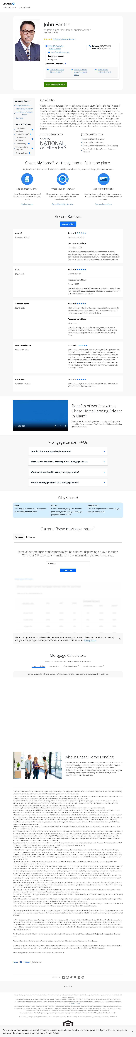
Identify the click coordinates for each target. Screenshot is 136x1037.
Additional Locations (54, 64)
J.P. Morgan (30, 1016)
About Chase (22, 1016)
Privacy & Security (72, 1016)
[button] (132, 1031)
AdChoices (97, 1016)
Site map (64, 1016)
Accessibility (89, 1016)
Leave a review (68, 224)
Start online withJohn (55, 84)
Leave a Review (68, 39)
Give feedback (104, 1016)
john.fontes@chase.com (60, 52)
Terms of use (81, 1016)
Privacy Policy (52, 1033)
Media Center (51, 1016)
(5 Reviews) (57, 39)
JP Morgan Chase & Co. (40, 1016)
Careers (58, 1016)
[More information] (32, 129)
